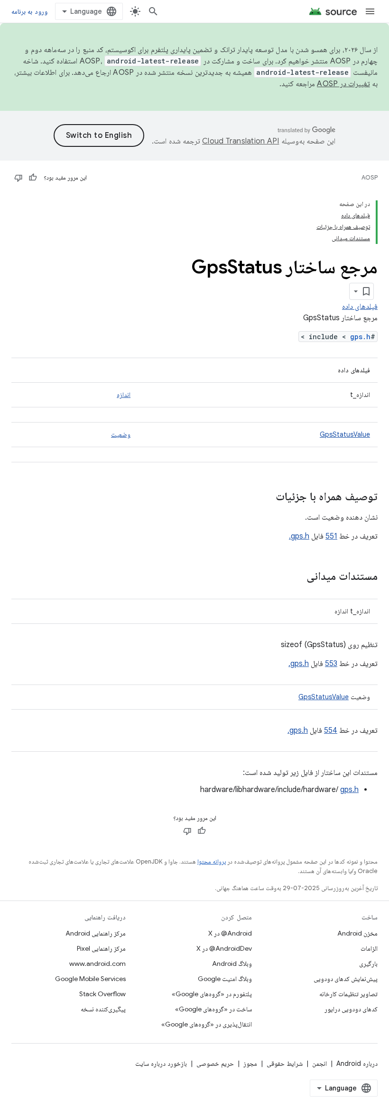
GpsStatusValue (345, 434)
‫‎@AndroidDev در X (224, 948)
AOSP (369, 177)
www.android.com (97, 963)
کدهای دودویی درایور (351, 1009)
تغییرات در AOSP (343, 84)
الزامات (369, 948)
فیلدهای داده (360, 306)
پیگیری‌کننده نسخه (103, 1009)
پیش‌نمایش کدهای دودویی (346, 978)
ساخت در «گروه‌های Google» (213, 1009)
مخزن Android (357, 933)
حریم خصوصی (215, 1063)
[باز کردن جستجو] (153, 11)
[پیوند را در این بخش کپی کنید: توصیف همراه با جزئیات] (266, 497)
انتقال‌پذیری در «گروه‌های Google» (206, 1024)
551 (331, 536)
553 (331, 663)
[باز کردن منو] (370, 11)
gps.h (360, 336)
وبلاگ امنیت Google (225, 978)
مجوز (250, 1063)
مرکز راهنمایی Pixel (101, 948)
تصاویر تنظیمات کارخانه (348, 994)
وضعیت (120, 434)
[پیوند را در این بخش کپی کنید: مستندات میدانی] (296, 577)
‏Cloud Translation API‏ (240, 141)
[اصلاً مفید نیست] (18, 178)
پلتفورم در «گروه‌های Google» (212, 994)
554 (330, 730)
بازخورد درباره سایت (161, 1063)
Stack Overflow (102, 994)
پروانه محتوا (211, 861)
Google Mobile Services (90, 978)
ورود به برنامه (29, 11)
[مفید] (33, 178)
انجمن (319, 1063)
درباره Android (357, 1063)
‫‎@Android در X (230, 933)
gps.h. (299, 536)
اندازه (123, 394)
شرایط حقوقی (285, 1063)
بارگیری (368, 963)
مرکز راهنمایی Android (95, 933)
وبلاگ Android (232, 963)
